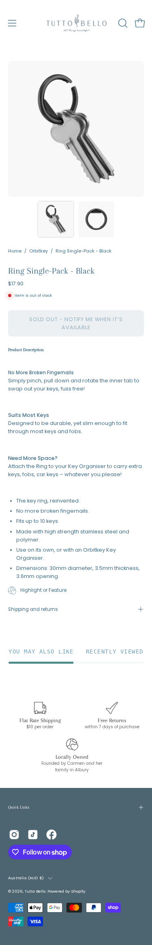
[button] (122, 23)
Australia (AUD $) (26, 877)
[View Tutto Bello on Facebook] (51, 834)
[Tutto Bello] (76, 23)
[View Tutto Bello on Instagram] (14, 834)
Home (14, 251)
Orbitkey (38, 251)
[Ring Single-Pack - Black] (55, 219)
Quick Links (18, 807)
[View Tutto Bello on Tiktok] (33, 834)
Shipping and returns (33, 609)
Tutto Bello (35, 891)
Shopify (78, 891)
